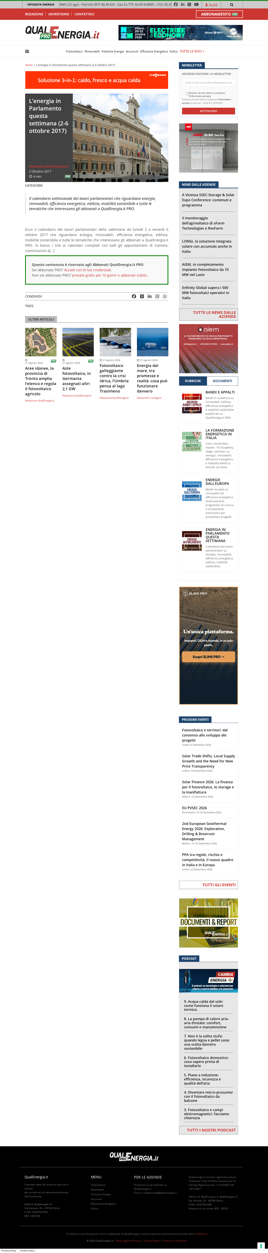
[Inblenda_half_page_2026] (208, 645)
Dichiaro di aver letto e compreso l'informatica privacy (207, 94)
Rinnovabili (92, 51)
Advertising (58, 14)
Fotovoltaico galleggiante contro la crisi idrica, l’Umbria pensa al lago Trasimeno (114, 378)
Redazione (34, 14)
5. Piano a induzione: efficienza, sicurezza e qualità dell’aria (202, 1079)
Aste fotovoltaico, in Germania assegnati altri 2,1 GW (76, 378)
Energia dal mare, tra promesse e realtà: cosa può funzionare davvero (152, 378)
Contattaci (84, 14)
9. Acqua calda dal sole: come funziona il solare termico (203, 1005)
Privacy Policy (9, 1250)
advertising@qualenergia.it (160, 1192)
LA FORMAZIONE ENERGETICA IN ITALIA (220, 434)
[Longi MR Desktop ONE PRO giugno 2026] (208, 148)
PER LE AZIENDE (148, 1177)
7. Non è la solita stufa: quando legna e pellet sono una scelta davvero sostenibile (206, 1042)
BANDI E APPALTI (220, 392)
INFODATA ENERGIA (40, 4)
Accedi (213, 4)
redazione (201, 1234)
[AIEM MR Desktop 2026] (208, 348)
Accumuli (132, 51)
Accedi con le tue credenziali (87, 270)
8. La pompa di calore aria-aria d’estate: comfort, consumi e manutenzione (206, 1022)
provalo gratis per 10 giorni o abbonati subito (109, 275)
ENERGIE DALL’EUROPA (217, 481)
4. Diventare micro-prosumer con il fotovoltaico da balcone (208, 1096)
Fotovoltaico (74, 51)
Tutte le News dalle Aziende (214, 314)
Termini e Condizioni (174, 1240)
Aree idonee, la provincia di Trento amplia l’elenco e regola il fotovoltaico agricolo (40, 381)
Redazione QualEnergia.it (49, 166)
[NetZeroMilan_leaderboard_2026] (181, 32)
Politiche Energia (113, 51)
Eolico (174, 51)
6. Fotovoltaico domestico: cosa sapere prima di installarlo (206, 1061)
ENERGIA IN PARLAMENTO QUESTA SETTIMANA (218, 535)
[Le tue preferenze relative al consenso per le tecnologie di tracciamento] (261, 1246)
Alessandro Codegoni (149, 398)
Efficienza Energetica (154, 51)
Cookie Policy (152, 1240)
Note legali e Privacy (128, 1240)
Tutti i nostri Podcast (211, 1130)
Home (29, 65)
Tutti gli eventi (219, 884)
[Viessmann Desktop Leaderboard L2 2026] (96, 80)
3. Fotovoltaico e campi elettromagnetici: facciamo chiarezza (206, 1113)
